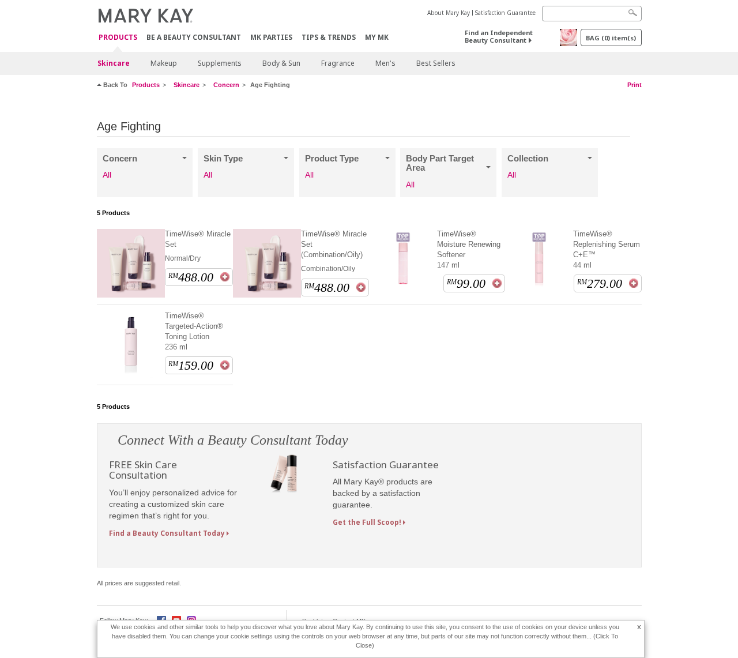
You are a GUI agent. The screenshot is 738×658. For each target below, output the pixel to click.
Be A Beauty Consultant (193, 37)
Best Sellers (435, 63)
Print (634, 84)
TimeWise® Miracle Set (198, 239)
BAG (611, 37)
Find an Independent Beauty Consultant (499, 36)
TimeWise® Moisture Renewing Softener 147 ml (468, 249)
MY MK (377, 37)
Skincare (113, 63)
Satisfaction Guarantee (505, 13)
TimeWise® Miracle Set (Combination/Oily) (334, 244)
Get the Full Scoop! (367, 522)
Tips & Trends (329, 37)
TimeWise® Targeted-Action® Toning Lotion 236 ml (194, 331)
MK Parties (271, 37)
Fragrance (338, 63)
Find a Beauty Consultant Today (167, 533)
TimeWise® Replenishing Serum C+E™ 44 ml (606, 249)
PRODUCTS (118, 37)
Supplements (220, 63)
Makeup (163, 63)
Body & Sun (281, 63)
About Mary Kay (448, 13)
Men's (385, 63)
